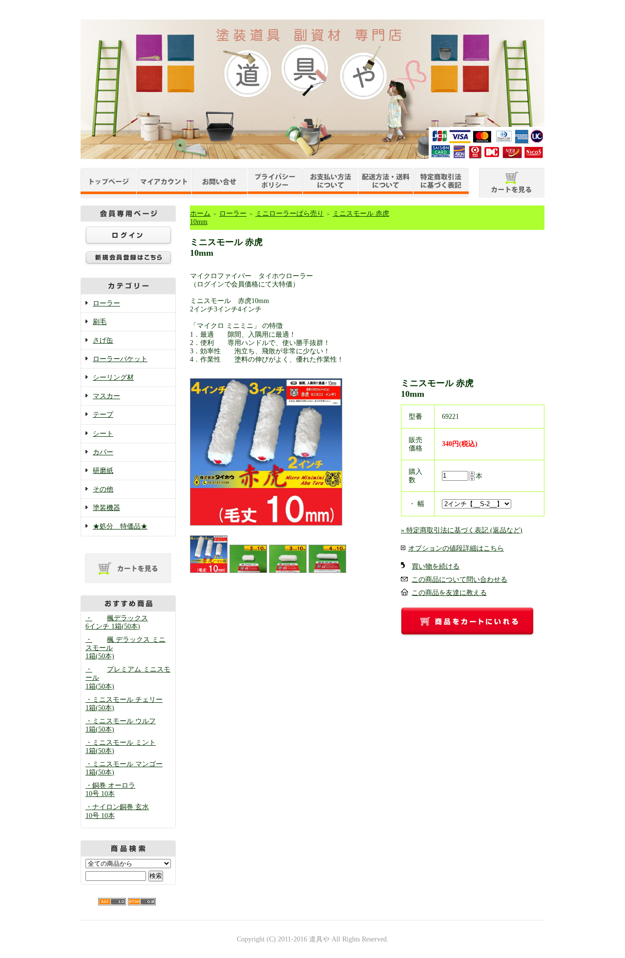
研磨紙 (103, 470)
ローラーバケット (120, 359)
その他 (103, 489)
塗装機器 (106, 507)
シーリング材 (113, 377)
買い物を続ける (435, 566)
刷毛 (99, 322)
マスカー (106, 396)
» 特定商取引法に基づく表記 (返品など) (461, 530)
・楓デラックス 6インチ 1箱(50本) (116, 622)
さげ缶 (103, 340)
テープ (103, 414)
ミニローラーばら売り (289, 213)
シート (103, 433)
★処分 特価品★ (120, 526)
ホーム (200, 213)
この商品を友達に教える (449, 592)
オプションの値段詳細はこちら (456, 548)
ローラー (106, 303)
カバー (103, 452)
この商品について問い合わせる (459, 579)
